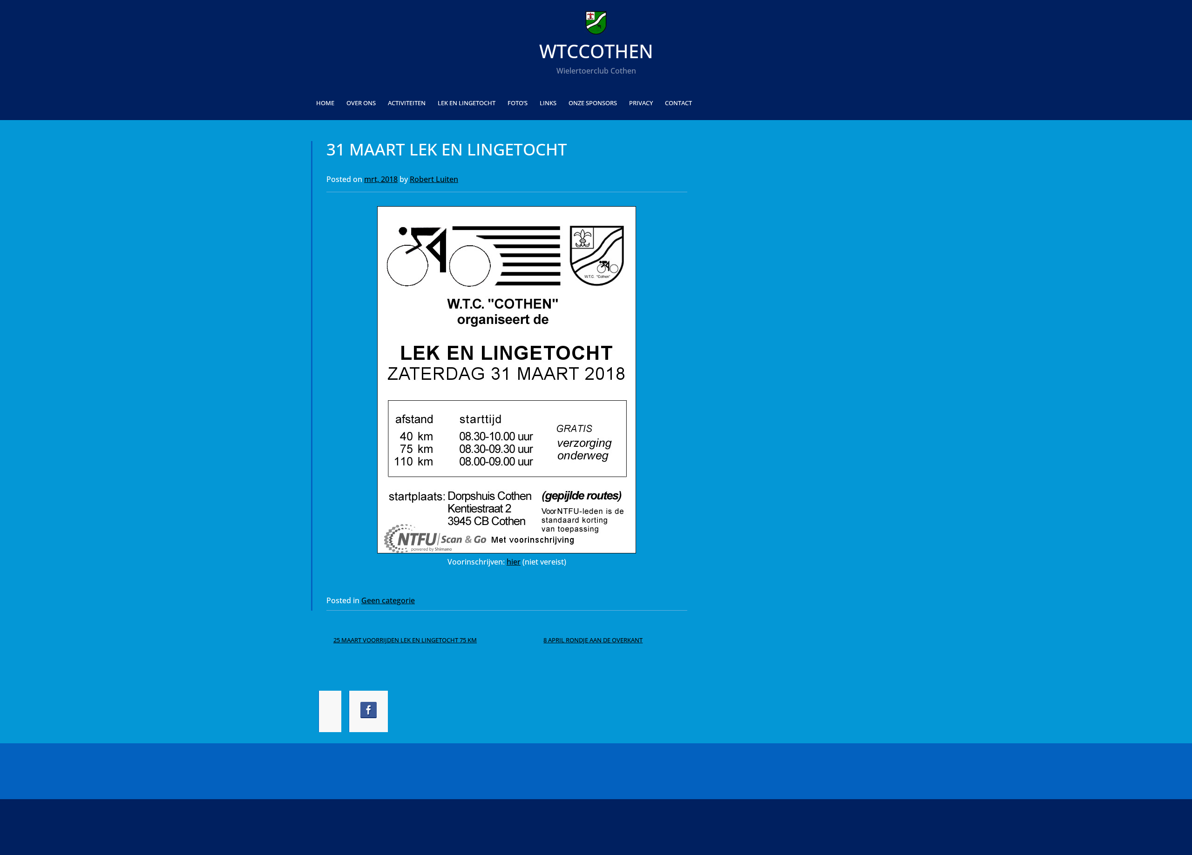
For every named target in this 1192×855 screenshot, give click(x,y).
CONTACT (678, 103)
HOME (325, 103)
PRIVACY (641, 103)
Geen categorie (388, 600)
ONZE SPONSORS (593, 103)
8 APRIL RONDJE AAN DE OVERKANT (593, 640)
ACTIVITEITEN (407, 103)
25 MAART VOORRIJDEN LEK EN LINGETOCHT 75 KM (405, 640)
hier (514, 562)
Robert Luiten (434, 179)
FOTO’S (518, 103)
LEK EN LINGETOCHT (466, 103)
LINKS (548, 103)
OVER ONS (361, 103)
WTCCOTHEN (596, 51)
